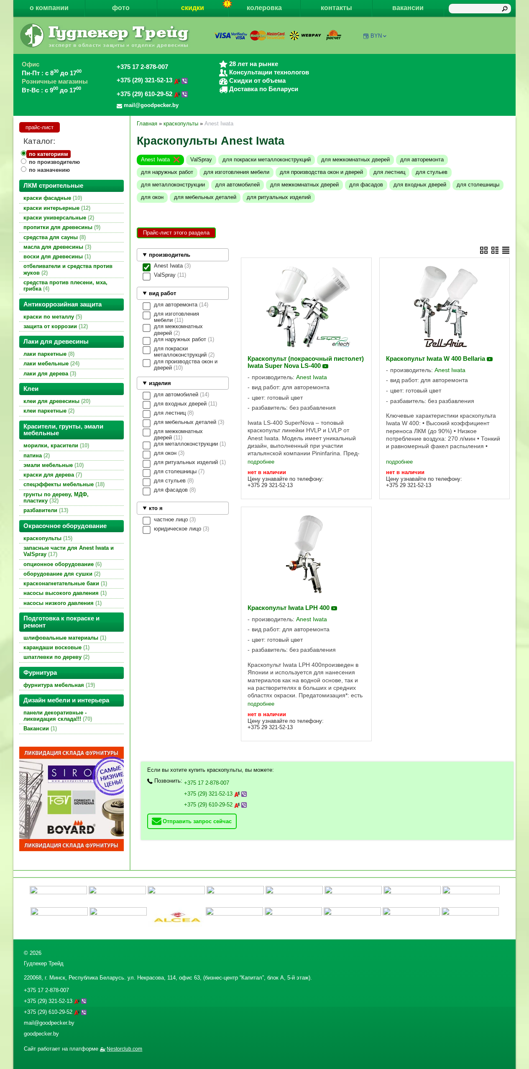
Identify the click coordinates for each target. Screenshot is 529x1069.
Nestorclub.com (124, 1049)
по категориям (48, 154)
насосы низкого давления (61, 603)
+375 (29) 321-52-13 (145, 80)
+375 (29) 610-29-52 (145, 94)
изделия (160, 383)
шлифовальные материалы (64, 638)
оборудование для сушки (61, 574)
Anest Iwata (155, 159)
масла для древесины (56, 247)
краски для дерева (51, 475)
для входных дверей (420, 184)
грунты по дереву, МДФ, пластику (56, 497)
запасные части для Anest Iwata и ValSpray (68, 551)
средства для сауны (53, 237)
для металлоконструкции (173, 184)
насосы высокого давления (64, 593)
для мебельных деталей (205, 197)
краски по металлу (51, 317)
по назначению (49, 170)
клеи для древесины (56, 401)
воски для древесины (56, 256)
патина (35, 455)
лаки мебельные (50, 363)
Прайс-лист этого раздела (176, 233)
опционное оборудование (61, 564)
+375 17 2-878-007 (142, 67)
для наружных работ (167, 172)
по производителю (54, 162)
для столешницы (478, 184)
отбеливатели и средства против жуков (67, 269)
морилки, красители (55, 445)
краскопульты (47, 538)
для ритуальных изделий (279, 197)
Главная (147, 123)
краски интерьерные (56, 208)
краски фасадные (51, 198)
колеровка (264, 7)
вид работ (162, 293)
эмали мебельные (52, 465)
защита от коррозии (54, 326)
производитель (169, 255)
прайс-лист (40, 127)
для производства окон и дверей (321, 172)
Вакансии (39, 728)
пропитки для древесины (61, 227)
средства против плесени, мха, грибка (65, 285)
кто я (156, 508)
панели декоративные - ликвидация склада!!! (56, 715)
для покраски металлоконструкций (266, 159)
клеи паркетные (48, 411)
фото (121, 7)
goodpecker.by (41, 1034)
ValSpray (201, 159)
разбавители (44, 510)
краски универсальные (57, 217)
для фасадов (366, 184)
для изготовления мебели (236, 172)
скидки (192, 7)
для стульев (431, 172)
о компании (49, 7)
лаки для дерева (48, 373)
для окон (152, 197)
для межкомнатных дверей (355, 159)
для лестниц (389, 172)
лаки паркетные (48, 354)
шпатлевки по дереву (55, 657)
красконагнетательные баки (64, 583)
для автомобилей (237, 184)
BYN (376, 36)
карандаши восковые (55, 647)
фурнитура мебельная (58, 685)
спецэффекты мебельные (63, 484)
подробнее (261, 462)
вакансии (408, 7)
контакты (336, 7)
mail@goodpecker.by (49, 1023)
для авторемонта (422, 159)
